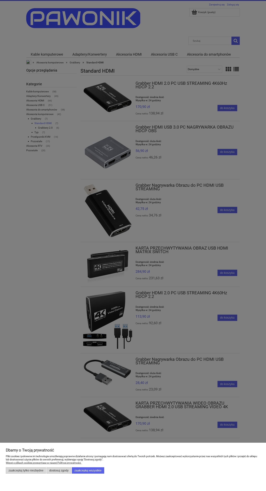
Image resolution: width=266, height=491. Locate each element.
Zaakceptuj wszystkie (88, 470)
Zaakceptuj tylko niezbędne (26, 470)
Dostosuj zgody (59, 470)
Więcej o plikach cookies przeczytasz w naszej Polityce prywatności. (43, 462)
